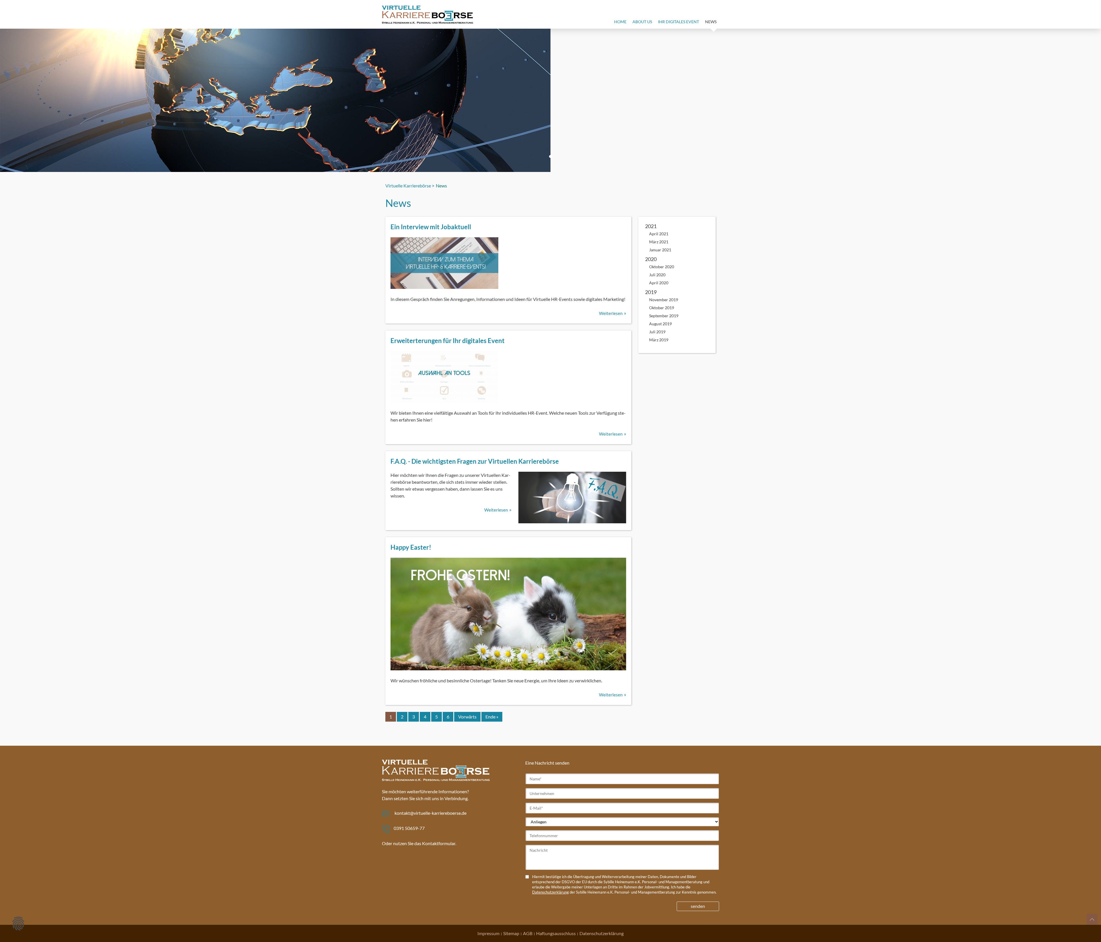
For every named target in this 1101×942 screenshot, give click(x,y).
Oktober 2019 (661, 307)
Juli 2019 (657, 331)
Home (620, 21)
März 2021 (658, 241)
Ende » (491, 716)
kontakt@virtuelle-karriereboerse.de (430, 813)
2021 (651, 226)
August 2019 (660, 323)
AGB (527, 933)
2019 (651, 292)
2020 (651, 259)
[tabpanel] (550, 100)
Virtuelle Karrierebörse (408, 185)
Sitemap (511, 933)
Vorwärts (467, 716)
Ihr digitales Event (678, 21)
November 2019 (663, 299)
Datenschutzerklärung (550, 892)
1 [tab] (550, 156)
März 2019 (658, 339)
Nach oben (1092, 919)
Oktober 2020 (661, 266)
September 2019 (663, 315)
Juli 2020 (657, 274)
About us (642, 21)
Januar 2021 (660, 249)
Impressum (488, 933)
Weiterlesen (610, 313)
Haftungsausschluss (556, 933)
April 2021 (658, 233)
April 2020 (658, 282)
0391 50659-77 (409, 828)
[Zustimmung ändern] (18, 924)
